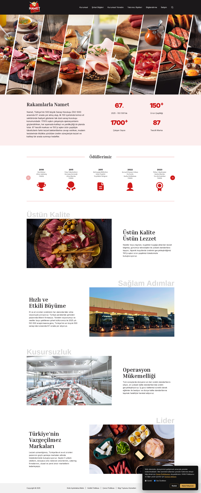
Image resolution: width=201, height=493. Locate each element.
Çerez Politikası (108, 488)
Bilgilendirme (151, 7)
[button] (172, 177)
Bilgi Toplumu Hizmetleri (127, 488)
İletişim (164, 7)
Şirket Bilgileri (98, 7)
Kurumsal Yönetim (115, 7)
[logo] (35, 7)
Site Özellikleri (161, 481)
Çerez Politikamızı (163, 474)
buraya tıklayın (170, 477)
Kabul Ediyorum (188, 486)
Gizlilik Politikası (93, 488)
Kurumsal (83, 7)
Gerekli (149, 481)
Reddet (174, 486)
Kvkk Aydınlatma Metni (75, 488)
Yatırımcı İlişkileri (134, 7)
